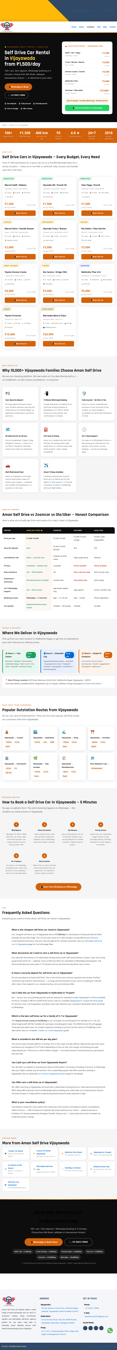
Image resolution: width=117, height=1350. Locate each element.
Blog (105, 27)
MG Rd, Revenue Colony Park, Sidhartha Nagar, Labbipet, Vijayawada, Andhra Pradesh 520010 (59, 1309)
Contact (112, 27)
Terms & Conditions (95, 1346)
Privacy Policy (109, 1346)
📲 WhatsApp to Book (18, 87)
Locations (90, 27)
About (81, 27)
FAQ (98, 27)
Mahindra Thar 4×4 (91, 272)
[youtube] (17, 11)
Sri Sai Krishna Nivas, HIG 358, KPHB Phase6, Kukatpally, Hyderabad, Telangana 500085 (59, 1321)
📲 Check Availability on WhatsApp (87, 108)
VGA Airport (56, 482)
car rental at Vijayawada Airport (52, 1073)
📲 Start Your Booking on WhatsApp (58, 886)
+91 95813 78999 (92, 1308)
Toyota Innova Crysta (15, 272)
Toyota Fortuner (13, 315)
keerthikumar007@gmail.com (96, 1316)
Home (74, 27)
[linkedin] (13, 11)
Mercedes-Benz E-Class (54, 315)
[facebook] (4, 11)
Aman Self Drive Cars (35, 1346)
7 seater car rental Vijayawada (50, 1030)
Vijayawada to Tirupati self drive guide (86, 1000)
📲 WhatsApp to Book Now (43, 1242)
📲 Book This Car (20, 213)
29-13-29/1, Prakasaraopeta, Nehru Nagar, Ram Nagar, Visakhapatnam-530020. (60, 1332)
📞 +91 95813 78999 (16, 95)
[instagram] (8, 11)
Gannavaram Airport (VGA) (92, 661)
